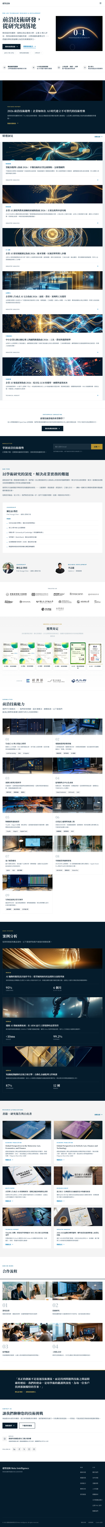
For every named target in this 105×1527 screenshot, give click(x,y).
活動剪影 (95, 1483)
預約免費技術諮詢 (51, 428)
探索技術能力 (28, 46)
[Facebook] (19, 1449)
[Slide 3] (81, 47)
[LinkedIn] (14, 1449)
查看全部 (97, 137)
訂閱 (95, 446)
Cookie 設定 (99, 1522)
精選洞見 (83, 1478)
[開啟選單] (100, 3)
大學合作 (37, 53)
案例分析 (83, 1489)
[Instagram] (29, 1449)
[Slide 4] (86, 47)
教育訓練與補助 (24, 53)
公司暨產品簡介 (97, 1500)
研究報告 (83, 1494)
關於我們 (95, 1472)
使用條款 (90, 1522)
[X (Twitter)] (24, 1449)
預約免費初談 (10, 46)
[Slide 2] (77, 47)
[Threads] (34, 1449)
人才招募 (95, 1489)
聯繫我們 (8, 1425)
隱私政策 (83, 1522)
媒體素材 (95, 1494)
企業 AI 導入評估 (9, 53)
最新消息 (83, 1472)
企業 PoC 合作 (97, 1505)
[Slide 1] (72, 47)
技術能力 (83, 1483)
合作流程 (95, 1478)
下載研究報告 (27, 1425)
